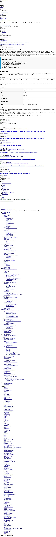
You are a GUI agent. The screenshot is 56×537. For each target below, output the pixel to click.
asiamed (7, 241)
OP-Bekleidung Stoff (8, 327)
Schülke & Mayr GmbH (7, 506)
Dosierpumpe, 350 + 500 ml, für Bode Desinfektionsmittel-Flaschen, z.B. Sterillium (15, 42)
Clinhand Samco (6, 420)
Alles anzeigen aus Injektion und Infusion (9, 260)
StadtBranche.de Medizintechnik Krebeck (6, 209)
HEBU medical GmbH (7, 452)
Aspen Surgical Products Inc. (8, 399)
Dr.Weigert (5, 433)
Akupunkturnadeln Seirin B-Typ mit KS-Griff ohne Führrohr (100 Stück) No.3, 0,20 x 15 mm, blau (22, 131)
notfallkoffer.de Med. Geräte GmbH (9, 484)
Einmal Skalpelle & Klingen (9, 293)
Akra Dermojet (6, 391)
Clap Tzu (5, 419)
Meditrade (5, 476)
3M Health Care (6, 388)
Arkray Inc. (5, 396)
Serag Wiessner (6, 314)
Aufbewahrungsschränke (7, 368)
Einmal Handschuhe (6, 227)
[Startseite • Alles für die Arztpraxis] (3, 0)
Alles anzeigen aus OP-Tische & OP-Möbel (12, 365)
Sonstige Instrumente (7, 295)
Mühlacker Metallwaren (7, 482)
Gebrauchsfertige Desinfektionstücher (11, 275)
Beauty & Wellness (6, 231)
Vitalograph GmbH (6, 526)
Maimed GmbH (6, 471)
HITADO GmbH (6, 457)
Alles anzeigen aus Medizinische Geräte (9, 338)
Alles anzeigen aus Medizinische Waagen (11, 347)
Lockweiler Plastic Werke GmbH (8, 469)
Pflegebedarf (5, 372)
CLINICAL (5, 421)
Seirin (6, 242)
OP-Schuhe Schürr (6, 324)
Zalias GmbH (6, 532)
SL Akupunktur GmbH (7, 514)
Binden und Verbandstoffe (7, 330)
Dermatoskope (8, 221)
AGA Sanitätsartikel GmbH (8, 390)
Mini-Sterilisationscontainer (9, 305)
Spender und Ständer (7, 267)
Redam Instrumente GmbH (7, 498)
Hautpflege (5, 272)
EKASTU (5, 437)
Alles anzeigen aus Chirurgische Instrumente (10, 282)
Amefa (5, 393)
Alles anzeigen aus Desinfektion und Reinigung (10, 269)
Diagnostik (5, 217)
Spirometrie (7, 220)
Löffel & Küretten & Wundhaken (10, 286)
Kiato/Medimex (6, 466)
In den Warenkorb (8, 35)
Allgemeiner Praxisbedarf (7, 214)
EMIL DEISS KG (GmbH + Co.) (8, 439)
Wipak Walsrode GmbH (7, 531)
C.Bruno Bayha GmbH (7, 415)
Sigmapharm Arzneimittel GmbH (8, 513)
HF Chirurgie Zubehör (7, 341)
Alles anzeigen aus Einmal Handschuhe (11, 228)
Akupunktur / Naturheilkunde (6, 236)
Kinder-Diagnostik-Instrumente (10, 223)
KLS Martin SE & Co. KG (7, 467)
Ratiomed (5, 497)
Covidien (5, 423)
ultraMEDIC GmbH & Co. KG (8, 524)
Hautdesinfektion (6, 271)
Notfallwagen (7, 381)
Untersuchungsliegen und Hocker (10, 360)
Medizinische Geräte (5, 337)
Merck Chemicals (6, 478)
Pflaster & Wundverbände (7, 333)
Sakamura (5, 503)
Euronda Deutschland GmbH (8, 443)
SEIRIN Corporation (7, 508)
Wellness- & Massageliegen (9, 235)
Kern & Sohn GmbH (7, 465)
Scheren (7, 288)
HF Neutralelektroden (9, 344)
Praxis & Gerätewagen (7, 361)
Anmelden (5, 10)
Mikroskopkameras (8, 257)
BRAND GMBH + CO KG (8, 411)
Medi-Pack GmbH (6, 473)
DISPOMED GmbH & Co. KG (8, 429)
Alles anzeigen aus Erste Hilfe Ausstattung (11, 376)
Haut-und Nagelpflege (9, 233)
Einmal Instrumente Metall (9, 292)
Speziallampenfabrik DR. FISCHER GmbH (10, 517)
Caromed (5, 417)
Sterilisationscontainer (7, 303)
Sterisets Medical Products (7, 519)
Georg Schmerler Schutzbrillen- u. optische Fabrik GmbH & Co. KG (13, 447)
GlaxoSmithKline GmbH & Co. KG (9, 448)
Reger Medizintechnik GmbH (8, 499)
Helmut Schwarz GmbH (7, 455)
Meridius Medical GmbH (7, 479)
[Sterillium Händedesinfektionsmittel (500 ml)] (6, 142)
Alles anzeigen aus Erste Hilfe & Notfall (9, 374)
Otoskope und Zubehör (9, 219)
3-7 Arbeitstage (6, 37)
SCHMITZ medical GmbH (7, 505)
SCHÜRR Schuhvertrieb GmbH (8, 507)
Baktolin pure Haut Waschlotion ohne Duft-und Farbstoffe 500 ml (15, 173)
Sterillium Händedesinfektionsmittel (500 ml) (10, 145)
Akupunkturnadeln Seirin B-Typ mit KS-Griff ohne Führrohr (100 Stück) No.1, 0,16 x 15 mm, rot (22, 138)
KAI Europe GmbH (6, 464)
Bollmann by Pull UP (7, 409)
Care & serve (5, 416)
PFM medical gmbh (6, 493)
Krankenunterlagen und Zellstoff (8, 370)
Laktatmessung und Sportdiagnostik (9, 253)
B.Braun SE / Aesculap (7, 401)
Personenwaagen (8, 349)
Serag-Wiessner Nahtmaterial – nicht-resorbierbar (12, 316)
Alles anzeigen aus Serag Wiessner (10, 315)
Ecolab (5, 436)
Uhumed (5, 523)
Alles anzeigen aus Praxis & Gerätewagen (11, 362)
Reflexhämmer (8, 225)
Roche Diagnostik (6, 501)
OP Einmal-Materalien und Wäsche (9, 320)
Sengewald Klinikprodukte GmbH (8, 509)
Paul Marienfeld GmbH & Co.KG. (8, 492)
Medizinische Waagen (7, 346)
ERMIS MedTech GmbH (7, 441)
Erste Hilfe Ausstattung (7, 375)
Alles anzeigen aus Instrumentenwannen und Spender (13, 278)
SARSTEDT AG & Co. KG (8, 504)
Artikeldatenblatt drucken (3, 40)
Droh (4, 434)
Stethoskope (7, 224)
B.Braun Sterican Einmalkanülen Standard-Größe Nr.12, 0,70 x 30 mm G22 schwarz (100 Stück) (22, 165)
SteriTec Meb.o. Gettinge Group (8, 520)
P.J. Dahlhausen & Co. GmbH (8, 489)
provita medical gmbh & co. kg (8, 496)
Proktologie (7, 290)
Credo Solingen (6, 425)
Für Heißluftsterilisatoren (9, 301)
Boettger (5, 408)
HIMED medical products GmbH (8, 456)
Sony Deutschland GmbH (7, 516)
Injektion (5, 263)
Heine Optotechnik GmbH (7, 453)
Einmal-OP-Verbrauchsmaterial (10, 323)
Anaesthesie (3, 382)
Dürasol (5, 435)
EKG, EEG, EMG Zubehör (9, 218)
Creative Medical (6, 424)
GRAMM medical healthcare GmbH (9, 450)
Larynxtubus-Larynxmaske (7, 385)
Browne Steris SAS (6, 413)
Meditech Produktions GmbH (8, 475)
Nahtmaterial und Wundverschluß (6, 309)
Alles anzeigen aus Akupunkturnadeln (11, 240)
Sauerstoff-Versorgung (7, 371)
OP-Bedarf (3, 318)
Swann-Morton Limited (7, 521)
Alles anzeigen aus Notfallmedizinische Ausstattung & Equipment (15, 379)
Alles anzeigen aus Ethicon (9, 312)
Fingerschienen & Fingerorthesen (8, 331)
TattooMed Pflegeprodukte (7, 336)
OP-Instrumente (6, 283)
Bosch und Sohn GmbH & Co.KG (8, 410)
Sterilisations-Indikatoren (7, 302)
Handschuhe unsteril (8, 229)
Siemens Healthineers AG (7, 512)
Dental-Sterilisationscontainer (10, 306)
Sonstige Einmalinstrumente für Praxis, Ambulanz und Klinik (14, 294)
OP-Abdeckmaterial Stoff (9, 326)
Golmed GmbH (6, 449)
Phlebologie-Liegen (8, 359)
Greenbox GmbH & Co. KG (8, 451)
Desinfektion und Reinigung (6, 268)
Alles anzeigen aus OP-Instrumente (10, 284)
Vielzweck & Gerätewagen (9, 363)
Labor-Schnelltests (6, 249)
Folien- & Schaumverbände (7, 332)
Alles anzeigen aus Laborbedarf (8, 245)
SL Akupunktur (8, 243)
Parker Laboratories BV (7, 490)
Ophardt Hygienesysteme (7, 486)
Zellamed (5, 533)
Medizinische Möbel (5, 355)
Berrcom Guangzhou (7, 404)
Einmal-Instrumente (6, 291)
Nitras (5, 483)
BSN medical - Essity (7, 414)
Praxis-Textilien (6, 230)
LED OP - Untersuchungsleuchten (10, 353)
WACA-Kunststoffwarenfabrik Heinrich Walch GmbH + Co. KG (13, 528)
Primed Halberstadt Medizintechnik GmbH (10, 494)
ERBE (5, 440)
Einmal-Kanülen (8, 265)
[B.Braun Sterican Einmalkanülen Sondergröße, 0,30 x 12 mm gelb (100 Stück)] (11, 156)
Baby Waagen (7, 348)
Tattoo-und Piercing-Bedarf (6, 334)
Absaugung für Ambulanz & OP (8, 339)
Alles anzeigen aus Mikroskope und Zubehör (12, 255)
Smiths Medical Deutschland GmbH (9, 515)
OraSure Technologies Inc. (7, 487)
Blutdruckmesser (8, 222)
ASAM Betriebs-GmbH (7, 397)
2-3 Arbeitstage (5, 147)
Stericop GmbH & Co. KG (7, 518)
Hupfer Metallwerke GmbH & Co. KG (9, 461)
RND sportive (6, 500)
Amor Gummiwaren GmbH (8, 394)
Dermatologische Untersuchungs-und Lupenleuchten (13, 354)
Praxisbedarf (4, 213)
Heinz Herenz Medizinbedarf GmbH (9, 454)
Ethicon (5, 311)
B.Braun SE (5, 400)
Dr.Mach (5, 432)
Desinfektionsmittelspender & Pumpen (11, 279)
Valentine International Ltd (7, 525)
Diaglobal (5, 426)
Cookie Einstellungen (5, 194)
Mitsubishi (5, 481)
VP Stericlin (5, 527)
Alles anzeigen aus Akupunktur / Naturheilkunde (10, 237)
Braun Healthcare (6, 412)
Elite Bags (5, 438)
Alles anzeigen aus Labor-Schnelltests (11, 250)
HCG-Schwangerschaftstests (10, 251)
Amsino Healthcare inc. (7, 395)
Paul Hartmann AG (6, 491)
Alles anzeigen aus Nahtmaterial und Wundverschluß (11, 310)
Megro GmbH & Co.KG (7, 477)
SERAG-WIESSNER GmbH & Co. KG (9, 510)
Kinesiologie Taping (6, 239)
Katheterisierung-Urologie (7, 373)
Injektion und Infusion (5, 259)
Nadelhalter (7, 287)
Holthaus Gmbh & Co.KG (7, 458)
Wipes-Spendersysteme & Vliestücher (11, 276)
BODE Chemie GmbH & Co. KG (8, 407)
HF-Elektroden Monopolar (9, 345)
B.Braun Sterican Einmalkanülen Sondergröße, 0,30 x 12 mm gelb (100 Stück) (17, 159)
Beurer (5, 405)
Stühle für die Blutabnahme (7, 357)
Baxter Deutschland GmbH (7, 403)
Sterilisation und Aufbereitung (6, 296)
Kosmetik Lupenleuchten (9, 234)
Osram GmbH (6, 488)
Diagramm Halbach (6, 428)
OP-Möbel (7, 367)
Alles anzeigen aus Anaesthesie (8, 383)
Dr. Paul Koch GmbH (7, 430)
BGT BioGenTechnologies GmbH (8, 406)
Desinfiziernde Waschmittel (9, 328)
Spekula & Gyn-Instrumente (9, 289)
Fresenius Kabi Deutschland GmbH (9, 445)
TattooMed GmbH (6, 522)
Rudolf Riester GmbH (7, 502)
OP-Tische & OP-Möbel (7, 364)
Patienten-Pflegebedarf (5, 369)
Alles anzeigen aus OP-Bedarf (8, 319)
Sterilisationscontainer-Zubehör (10, 307)
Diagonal (5, 427)
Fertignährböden (6, 254)
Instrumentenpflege (6, 298)
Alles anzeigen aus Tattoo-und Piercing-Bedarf (10, 335)
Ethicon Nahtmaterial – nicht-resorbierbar (11, 313)
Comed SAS (5, 422)
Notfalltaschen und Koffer (9, 380)
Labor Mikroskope (8, 256)
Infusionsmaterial (6, 262)
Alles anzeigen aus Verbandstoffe (8, 329)
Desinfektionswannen (9, 280)
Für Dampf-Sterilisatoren (9, 300)
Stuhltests (7, 252)
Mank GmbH (6, 472)
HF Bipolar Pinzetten (8, 343)
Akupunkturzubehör (6, 238)
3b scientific (5, 387)
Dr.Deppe (5, 431)
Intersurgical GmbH (6, 463)
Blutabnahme (6, 261)
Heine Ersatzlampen (8, 226)
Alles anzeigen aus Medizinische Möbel (9, 356)
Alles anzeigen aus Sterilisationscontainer (11, 304)
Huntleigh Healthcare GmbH (8, 460)
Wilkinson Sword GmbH (7, 530)
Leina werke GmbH (6, 468)
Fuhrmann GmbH (6, 446)
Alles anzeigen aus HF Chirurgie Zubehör (11, 342)
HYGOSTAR (6, 462)
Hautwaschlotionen (6, 270)
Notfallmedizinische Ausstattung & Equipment (10, 378)
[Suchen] (0, 3)
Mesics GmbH (6, 480)
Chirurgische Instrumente (5, 281)
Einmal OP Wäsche (8, 322)
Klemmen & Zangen (8, 285)
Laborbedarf (4, 244)
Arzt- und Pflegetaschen (7, 215)
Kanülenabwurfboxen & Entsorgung (9, 266)
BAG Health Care (6, 402)
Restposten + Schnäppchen (6, 212)
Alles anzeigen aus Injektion (9, 264)
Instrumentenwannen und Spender (8, 277)
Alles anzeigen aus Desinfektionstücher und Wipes (13, 274)
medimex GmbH (6, 474)
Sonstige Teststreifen (8, 248)
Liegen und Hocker (6, 358)
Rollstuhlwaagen (8, 350)
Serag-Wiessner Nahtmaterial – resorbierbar (12, 317)
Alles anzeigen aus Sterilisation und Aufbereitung (10, 297)
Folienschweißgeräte (7, 308)
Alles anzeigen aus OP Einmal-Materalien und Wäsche (13, 321)
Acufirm (5, 389)
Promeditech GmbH (6, 495)
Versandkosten (4, 32)
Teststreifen (5, 246)
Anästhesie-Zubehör (6, 384)
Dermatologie (6, 216)
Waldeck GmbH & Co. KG (7, 529)
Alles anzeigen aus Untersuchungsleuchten (11, 352)
